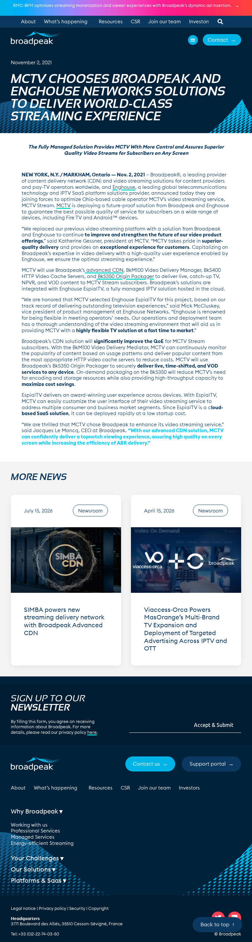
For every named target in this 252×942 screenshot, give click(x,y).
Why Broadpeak (34, 811)
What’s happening (65, 21)
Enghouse (124, 187)
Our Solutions (31, 869)
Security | (78, 908)
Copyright (98, 908)
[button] (220, 22)
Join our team (164, 21)
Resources (111, 21)
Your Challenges (35, 858)
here (92, 732)
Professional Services (35, 831)
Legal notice (23, 908)
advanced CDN (104, 270)
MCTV (63, 205)
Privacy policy (52, 908)
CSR (135, 21)
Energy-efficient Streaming (42, 843)
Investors (199, 21)
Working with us (29, 825)
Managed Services (32, 837)
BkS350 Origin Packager (125, 276)
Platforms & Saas (36, 880)
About (28, 21)
